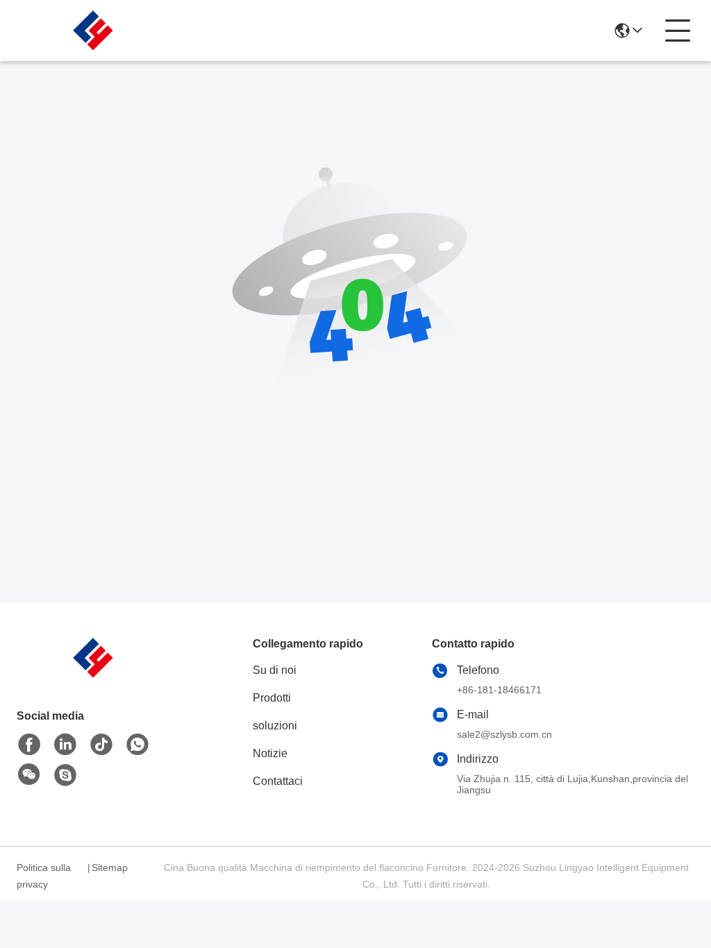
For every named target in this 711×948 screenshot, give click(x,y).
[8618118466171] (137, 744)
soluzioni (275, 725)
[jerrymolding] (65, 775)
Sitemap (110, 867)
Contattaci (278, 781)
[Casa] (93, 675)
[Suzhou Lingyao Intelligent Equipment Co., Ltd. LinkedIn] (65, 744)
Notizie (270, 753)
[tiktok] (101, 744)
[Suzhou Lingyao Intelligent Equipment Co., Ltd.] (93, 30)
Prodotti (272, 698)
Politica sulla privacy (44, 876)
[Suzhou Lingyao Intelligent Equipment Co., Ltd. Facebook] (29, 744)
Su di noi (274, 670)
